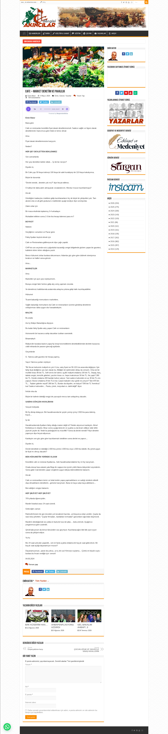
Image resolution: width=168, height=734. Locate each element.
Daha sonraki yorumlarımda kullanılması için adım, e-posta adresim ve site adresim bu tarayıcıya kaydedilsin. (61, 711)
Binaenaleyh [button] (30, 339)
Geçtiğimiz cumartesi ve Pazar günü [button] (40, 232)
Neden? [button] (28, 146)
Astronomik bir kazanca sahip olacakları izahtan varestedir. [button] (49, 333)
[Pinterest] (126, 2)
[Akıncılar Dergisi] (39, 17)
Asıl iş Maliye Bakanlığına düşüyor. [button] (39, 323)
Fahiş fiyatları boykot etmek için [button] (38, 237)
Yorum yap (80, 96)
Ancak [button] (28, 193)
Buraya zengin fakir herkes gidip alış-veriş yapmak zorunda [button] (49, 284)
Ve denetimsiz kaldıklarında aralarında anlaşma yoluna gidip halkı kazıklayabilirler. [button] (58, 289)
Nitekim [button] (28, 227)
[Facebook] (121, 2)
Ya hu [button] (27, 538)
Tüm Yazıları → (42, 581)
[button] (63, 96)
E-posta (29, 694)
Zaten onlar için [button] (31, 206)
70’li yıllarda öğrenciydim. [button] (35, 498)
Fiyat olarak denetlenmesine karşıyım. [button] (40, 141)
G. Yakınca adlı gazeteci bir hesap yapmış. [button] (42, 357)
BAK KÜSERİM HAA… (36, 624)
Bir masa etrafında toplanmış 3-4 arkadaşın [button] (42, 211)
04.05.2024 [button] (29, 559)
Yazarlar (68, 96)
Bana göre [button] (29, 123)
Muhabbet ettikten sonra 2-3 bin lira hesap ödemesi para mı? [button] (49, 216)
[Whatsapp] (132, 2)
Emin (56, 96)
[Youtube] (129, 2)
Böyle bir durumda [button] (32, 177)
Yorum (28, 664)
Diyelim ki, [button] (29, 167)
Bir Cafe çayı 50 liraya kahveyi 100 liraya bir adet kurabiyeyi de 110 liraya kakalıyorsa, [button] (59, 172)
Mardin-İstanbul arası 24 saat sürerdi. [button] (40, 504)
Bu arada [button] (29, 318)
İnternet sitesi (30, 702)
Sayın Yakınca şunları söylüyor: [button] (38, 362)
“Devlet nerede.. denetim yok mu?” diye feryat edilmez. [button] (47, 183)
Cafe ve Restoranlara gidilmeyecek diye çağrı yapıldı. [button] (46, 242)
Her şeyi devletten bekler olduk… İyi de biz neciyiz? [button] (46, 162)
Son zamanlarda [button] (32, 157)
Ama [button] (27, 136)
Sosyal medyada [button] (32, 407)
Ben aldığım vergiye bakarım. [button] (37, 488)
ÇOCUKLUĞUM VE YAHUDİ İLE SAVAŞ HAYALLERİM (86, 649)
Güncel (61, 96)
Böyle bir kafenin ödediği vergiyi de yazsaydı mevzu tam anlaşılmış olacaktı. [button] (56, 396)
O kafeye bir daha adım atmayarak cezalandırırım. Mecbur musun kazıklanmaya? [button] (58, 188)
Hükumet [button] (29, 294)
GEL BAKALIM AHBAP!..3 (84, 626)
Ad (27, 687)
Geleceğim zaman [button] (32, 509)
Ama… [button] (28, 263)
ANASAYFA (24, 33)
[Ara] (146, 2)
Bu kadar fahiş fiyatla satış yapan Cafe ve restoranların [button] (47, 328)
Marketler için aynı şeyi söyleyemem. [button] (40, 279)
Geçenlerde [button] (30, 352)
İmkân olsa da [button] (31, 391)
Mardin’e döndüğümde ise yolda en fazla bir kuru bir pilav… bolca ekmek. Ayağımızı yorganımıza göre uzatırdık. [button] (59, 523)
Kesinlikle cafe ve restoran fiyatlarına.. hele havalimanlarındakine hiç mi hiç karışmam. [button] (59, 462)
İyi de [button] (27, 420)
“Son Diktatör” (48, 41)
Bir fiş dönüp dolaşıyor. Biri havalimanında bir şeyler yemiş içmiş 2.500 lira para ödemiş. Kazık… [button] (60, 413)
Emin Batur (32, 96)
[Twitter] (124, 2)
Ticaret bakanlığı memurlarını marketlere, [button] (41, 300)
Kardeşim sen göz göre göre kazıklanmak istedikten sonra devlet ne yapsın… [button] (56, 438)
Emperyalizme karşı (35, 648)
